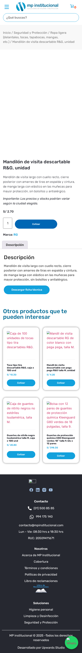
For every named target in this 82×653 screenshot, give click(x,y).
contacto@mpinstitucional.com (41, 525)
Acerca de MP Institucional (41, 555)
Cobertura (41, 561)
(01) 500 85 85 (44, 508)
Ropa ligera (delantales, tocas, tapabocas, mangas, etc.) (34, 37)
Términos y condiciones (41, 568)
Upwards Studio (53, 647)
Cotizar (36, 224)
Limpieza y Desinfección (41, 616)
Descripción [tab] (15, 245)
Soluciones (41, 603)
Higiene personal (41, 609)
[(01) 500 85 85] (30, 508)
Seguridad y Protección (30, 32)
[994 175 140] (31, 517)
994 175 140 (44, 516)
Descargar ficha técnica (26, 289)
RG (16, 234)
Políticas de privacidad (41, 574)
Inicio (7, 32)
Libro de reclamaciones (41, 581)
